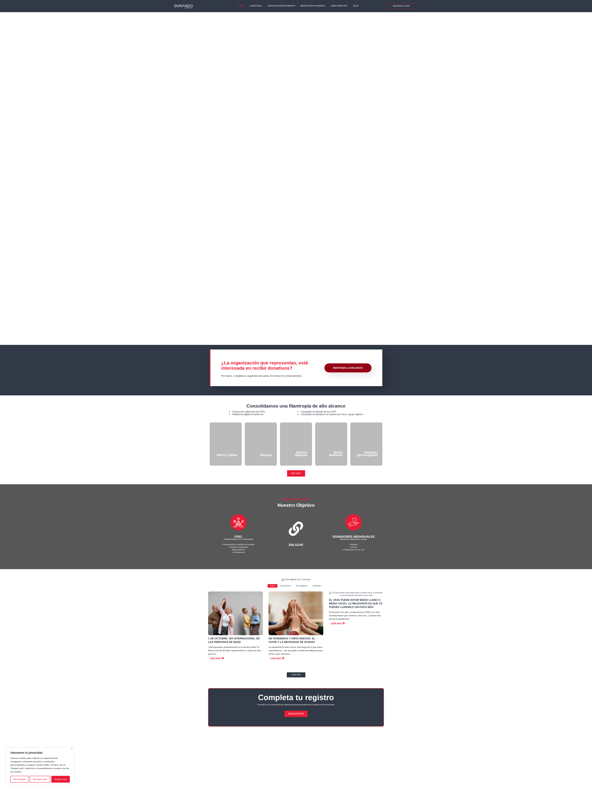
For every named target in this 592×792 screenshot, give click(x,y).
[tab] (575, 173)
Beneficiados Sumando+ (313, 6)
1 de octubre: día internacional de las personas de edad (234, 640)
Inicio (241, 6)
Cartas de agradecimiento (281, 6)
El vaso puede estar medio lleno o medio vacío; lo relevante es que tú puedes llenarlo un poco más (355, 604)
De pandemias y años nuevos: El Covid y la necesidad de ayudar (292, 640)
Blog (355, 6)
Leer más (296, 675)
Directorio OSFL (339, 6)
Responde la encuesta (348, 368)
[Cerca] (72, 749)
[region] (40, 767)
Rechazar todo (40, 779)
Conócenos (256, 6)
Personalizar (19, 779)
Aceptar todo (60, 779)
